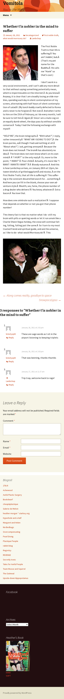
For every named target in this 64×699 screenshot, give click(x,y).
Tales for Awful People (13, 564)
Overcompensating (11, 532)
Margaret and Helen (11, 522)
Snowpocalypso (50, 300)
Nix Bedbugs (8, 527)
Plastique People (10, 541)
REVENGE (7, 555)
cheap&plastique (10, 504)
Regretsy (7, 550)
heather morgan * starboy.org (16, 513)
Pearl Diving (8, 536)
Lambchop (36, 38)
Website (7, 453)
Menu (6, 15)
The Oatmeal (8, 573)
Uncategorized (32, 35)
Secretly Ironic (9, 559)
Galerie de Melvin (10, 508)
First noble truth (51, 35)
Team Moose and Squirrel (14, 569)
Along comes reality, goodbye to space (27, 295)
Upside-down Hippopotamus (15, 578)
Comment (9, 420)
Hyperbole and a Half (12, 518)
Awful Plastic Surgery (12, 495)
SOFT (8, 675)
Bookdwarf (8, 499)
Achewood (8, 490)
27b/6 (5, 485)
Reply (11, 337)
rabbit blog (8, 545)
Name (7, 441)
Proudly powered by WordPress (17, 693)
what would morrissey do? (14, 38)
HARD (8, 672)
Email (6, 447)
